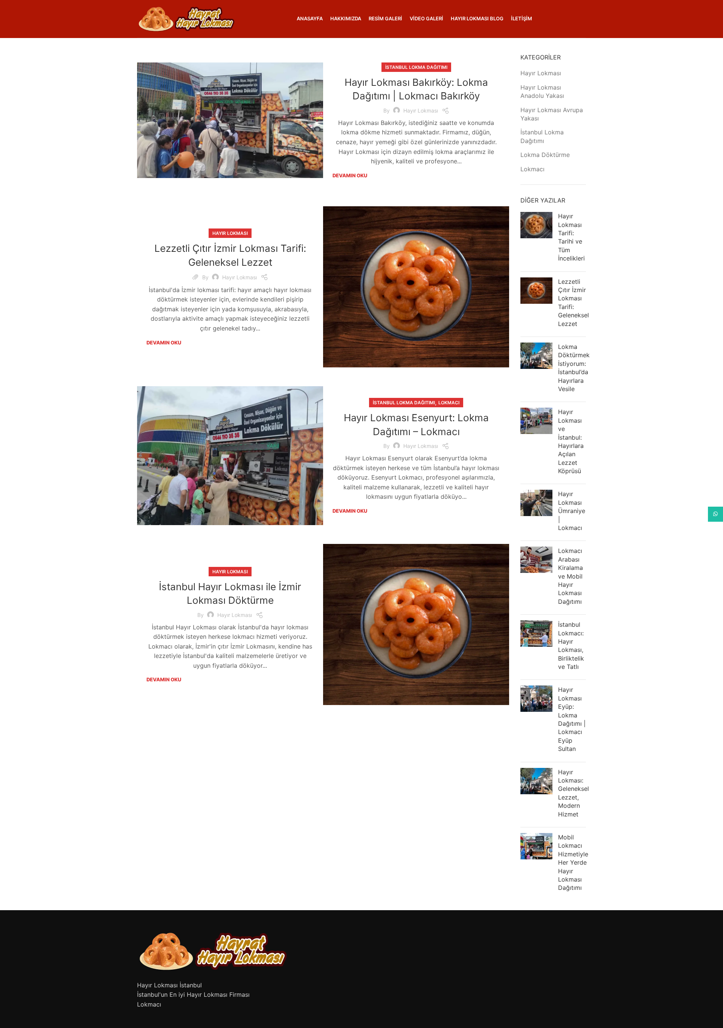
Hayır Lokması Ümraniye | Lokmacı (571, 511)
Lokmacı (448, 402)
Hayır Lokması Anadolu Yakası (542, 91)
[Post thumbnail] (536, 238)
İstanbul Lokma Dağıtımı (416, 67)
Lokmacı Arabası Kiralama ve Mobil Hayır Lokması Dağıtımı (570, 576)
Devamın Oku (350, 175)
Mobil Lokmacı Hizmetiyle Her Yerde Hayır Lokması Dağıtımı (573, 862)
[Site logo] (186, 18)
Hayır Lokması (420, 110)
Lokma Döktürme (545, 154)
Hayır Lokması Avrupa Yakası (551, 114)
